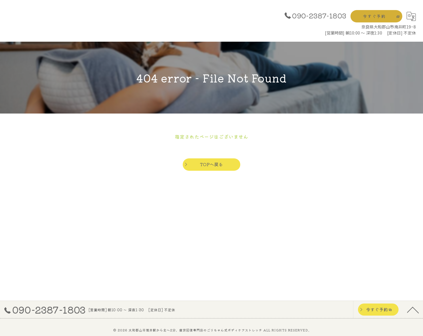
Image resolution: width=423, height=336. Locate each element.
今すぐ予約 (374, 16)
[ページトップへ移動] (413, 309)
